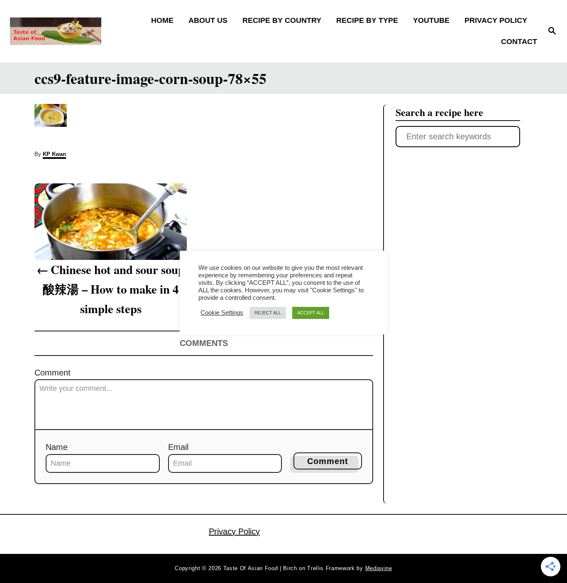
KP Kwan (54, 154)
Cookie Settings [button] (221, 312)
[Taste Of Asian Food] (75, 31)
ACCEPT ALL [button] (310, 312)
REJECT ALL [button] (267, 312)
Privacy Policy (234, 531)
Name (57, 447)
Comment (52, 372)
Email (178, 447)
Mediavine (378, 568)
